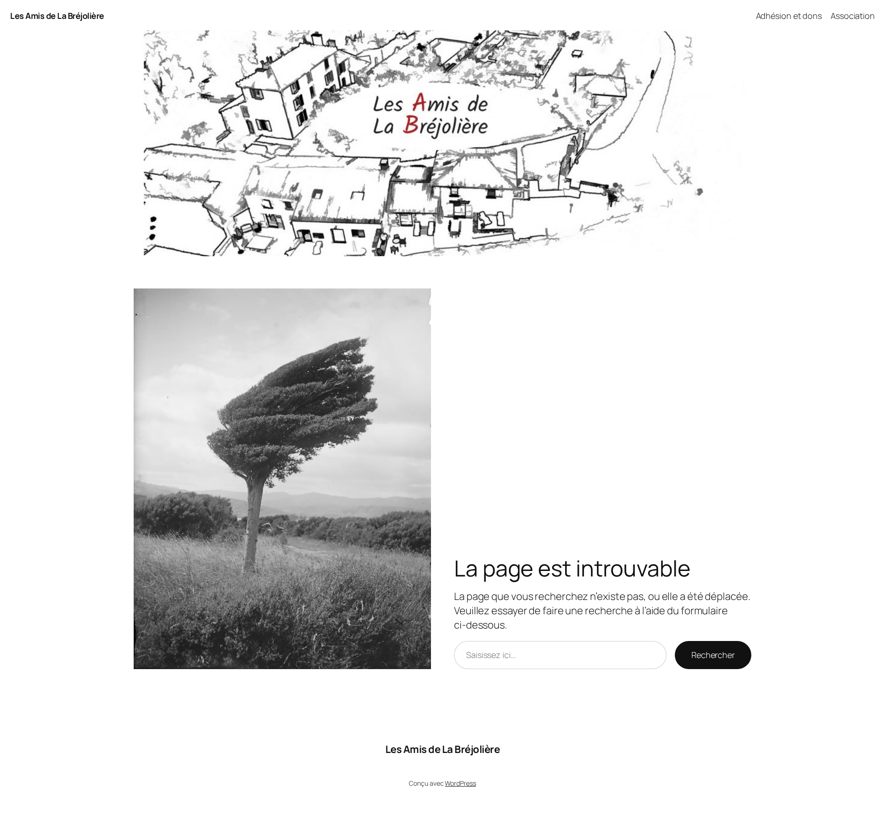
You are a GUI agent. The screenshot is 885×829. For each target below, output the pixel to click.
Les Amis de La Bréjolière (57, 15)
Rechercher (713, 654)
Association (853, 15)
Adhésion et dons (789, 15)
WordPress (460, 783)
